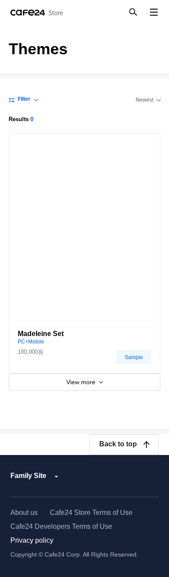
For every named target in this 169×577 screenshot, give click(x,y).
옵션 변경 (148, 100)
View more (81, 382)
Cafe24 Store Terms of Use (91, 512)
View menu (154, 12)
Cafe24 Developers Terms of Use (61, 526)
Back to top (118, 444)
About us (24, 512)
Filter (24, 99)
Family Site (28, 475)
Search (132, 12)
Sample (134, 357)
